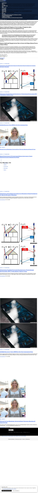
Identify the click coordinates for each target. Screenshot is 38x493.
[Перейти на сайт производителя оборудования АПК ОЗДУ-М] (14, 436)
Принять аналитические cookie (6, 490)
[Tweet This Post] (20, 160)
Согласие (23, 439)
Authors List (4, 2)
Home (3, 6)
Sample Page (4, 9)
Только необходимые (16, 490)
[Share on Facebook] (20, 159)
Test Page (3, 13)
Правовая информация (11, 439)
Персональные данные (18, 439)
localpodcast (2, 199)
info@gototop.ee (27, 439)
